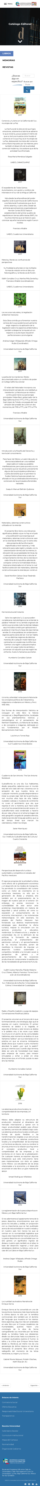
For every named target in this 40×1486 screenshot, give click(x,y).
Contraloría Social (9, 1402)
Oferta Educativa (9, 1407)
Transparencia (8, 1416)
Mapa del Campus (10, 1440)
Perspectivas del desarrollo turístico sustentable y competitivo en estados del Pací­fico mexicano (18, 873)
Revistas (7, 67)
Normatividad (8, 1444)
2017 (20, 115)
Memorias (7, 60)
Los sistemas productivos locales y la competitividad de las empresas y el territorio (16, 1111)
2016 (20, 606)
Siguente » (34, 1385)
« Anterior (5, 1385)
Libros (6, 53)
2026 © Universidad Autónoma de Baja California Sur (20, 1480)
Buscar (29, 88)
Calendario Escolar (10, 1431)
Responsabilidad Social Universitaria (18, 1411)
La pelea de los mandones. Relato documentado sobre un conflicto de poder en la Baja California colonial (19, 379)
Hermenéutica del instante (13, 612)
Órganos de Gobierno (11, 1449)
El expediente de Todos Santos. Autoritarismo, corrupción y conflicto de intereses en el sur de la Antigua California (19, 190)
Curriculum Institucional (12, 1435)
